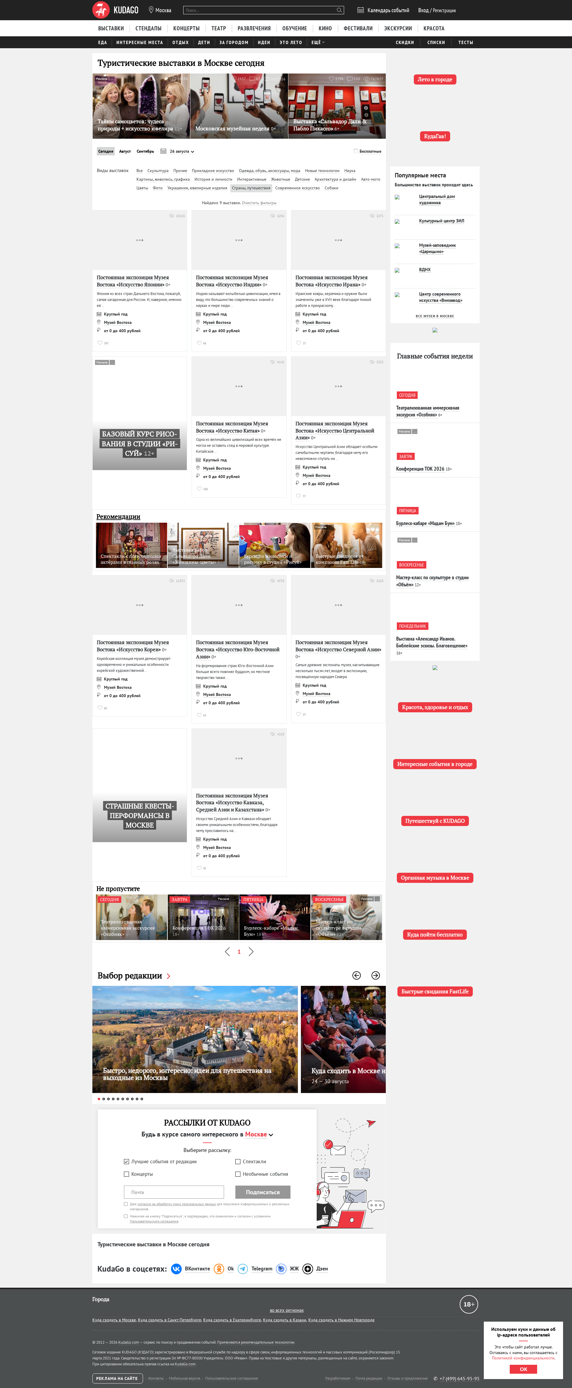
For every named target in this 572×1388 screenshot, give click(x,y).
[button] (356, 975)
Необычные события (265, 1174)
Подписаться (263, 1192)
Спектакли (254, 1161)
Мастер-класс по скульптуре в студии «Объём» (432, 581)
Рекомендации (118, 517)
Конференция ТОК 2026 (420, 468)
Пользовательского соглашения (154, 1221)
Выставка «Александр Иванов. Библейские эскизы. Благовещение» (431, 642)
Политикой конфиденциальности (523, 1358)
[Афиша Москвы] (115, 10)
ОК (523, 1369)
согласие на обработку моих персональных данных (177, 1204)
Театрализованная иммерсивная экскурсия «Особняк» (427, 411)
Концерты (142, 1174)
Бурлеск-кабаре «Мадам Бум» (425, 523)
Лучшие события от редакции (164, 1161)
